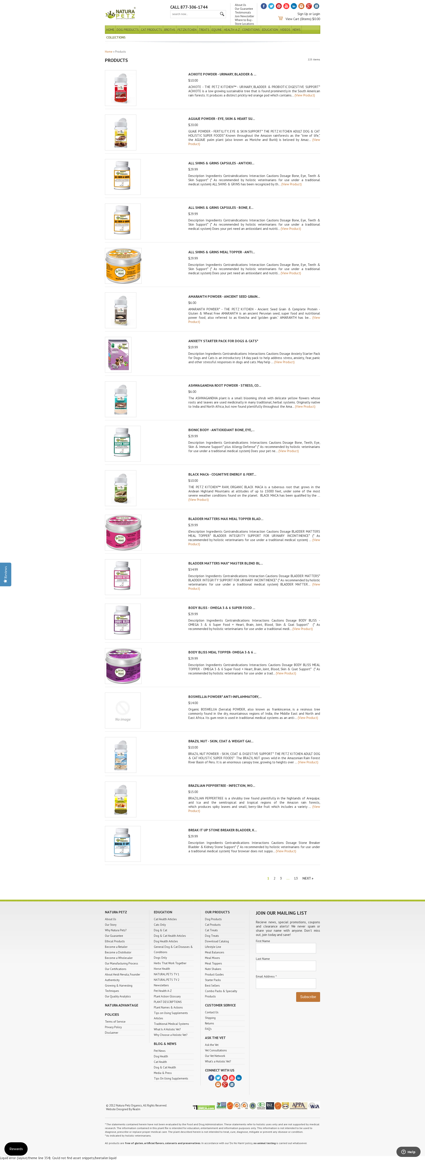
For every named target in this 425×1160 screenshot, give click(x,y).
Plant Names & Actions (168, 1007)
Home (110, 30)
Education (270, 30)
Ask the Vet (211, 1045)
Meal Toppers (213, 963)
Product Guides (214, 974)
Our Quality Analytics (118, 996)
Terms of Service (115, 1022)
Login (316, 14)
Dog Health (161, 1056)
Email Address (266, 976)
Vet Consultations (216, 1050)
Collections (116, 37)
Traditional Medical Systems (171, 1024)
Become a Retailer (116, 947)
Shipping (210, 1018)
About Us (240, 5)
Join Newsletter (244, 16)
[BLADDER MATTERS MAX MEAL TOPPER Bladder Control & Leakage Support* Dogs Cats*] (123, 549)
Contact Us (211, 1012)
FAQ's (208, 1029)
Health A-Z (232, 30)
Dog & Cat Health (165, 1067)
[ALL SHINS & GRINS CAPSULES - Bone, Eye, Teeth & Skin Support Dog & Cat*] (123, 238)
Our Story (110, 925)
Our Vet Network (215, 1056)
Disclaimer (111, 1033)
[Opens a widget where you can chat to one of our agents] (408, 1152)
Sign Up (303, 14)
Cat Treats (211, 930)
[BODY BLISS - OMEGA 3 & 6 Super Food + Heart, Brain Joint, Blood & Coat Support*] (123, 638)
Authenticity (112, 980)
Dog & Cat (160, 930)
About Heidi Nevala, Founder (122, 974)
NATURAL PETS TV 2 (166, 980)
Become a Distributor (118, 952)
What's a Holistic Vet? (218, 1061)
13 (296, 878)
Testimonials (243, 12)
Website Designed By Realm (123, 1109)
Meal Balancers (214, 952)
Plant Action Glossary (167, 996)
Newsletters (161, 985)
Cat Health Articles (165, 919)
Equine (217, 30)
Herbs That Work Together (170, 963)
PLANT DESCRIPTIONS (168, 1002)
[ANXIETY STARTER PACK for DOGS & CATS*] (118, 371)
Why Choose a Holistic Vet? (170, 1035)
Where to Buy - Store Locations (244, 22)
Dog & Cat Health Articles (170, 936)
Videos (285, 30)
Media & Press (163, 1073)
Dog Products (128, 30)
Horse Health (162, 969)
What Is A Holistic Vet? (167, 1029)
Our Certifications (115, 969)
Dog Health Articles (166, 941)
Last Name (263, 959)
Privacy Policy (113, 1027)
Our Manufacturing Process (121, 963)
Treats (204, 30)
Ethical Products (115, 941)
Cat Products (151, 30)
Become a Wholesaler (119, 958)
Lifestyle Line (213, 947)
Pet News (160, 1051)
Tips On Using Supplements (171, 1078)
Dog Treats (212, 936)
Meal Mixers (212, 958)
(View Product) (305, 95)
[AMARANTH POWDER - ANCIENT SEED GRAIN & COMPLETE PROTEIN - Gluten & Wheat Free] (120, 327)
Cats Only (160, 925)
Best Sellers (212, 985)
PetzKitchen (187, 30)
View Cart (292, 19)
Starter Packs (213, 980)
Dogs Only (160, 958)
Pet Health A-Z (163, 991)
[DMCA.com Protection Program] (204, 1109)
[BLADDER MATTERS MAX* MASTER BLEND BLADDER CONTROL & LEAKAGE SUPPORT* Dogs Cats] (123, 594)
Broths (169, 30)
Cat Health (160, 1062)
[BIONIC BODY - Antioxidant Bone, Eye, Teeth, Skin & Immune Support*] (123, 460)
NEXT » (307, 878)
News (297, 30)
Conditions (251, 30)
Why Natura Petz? (115, 930)
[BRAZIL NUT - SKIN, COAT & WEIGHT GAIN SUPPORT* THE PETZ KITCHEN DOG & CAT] (120, 772)
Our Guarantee (244, 9)
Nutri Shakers (213, 969)
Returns (209, 1023)
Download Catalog (217, 941)
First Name (263, 941)
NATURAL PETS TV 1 (166, 974)
